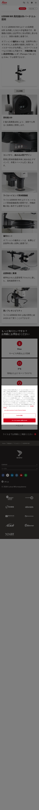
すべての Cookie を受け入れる (19, 420)
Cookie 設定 (19, 415)
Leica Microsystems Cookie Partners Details (15, 410)
